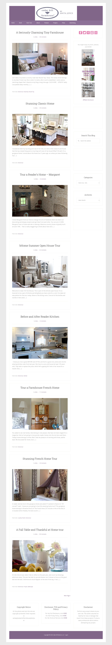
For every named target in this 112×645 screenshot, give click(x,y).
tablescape (30, 586)
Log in (66, 635)
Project (25, 586)
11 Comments (42, 392)
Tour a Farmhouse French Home (39, 387)
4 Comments (43, 179)
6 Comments (43, 321)
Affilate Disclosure (88, 100)
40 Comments (42, 37)
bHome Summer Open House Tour (40, 245)
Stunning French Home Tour (40, 458)
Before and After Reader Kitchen (40, 316)
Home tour (20, 91)
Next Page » (67, 595)
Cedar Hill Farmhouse (56, 13)
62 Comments (42, 250)
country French (21, 518)
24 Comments (42, 463)
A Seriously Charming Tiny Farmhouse (40, 32)
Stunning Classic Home (40, 103)
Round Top (31, 91)
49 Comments (42, 108)
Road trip (26, 91)
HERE (65, 613)
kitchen (25, 375)
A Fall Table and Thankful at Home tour (40, 529)
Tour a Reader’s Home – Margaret (40, 174)
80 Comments (42, 534)
